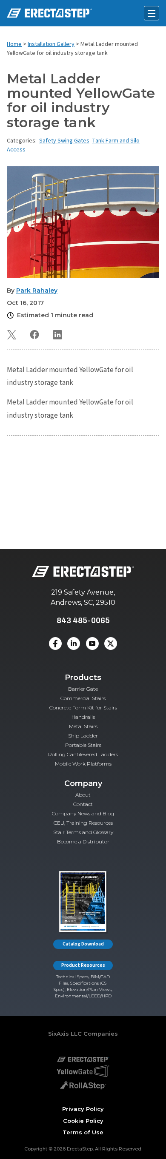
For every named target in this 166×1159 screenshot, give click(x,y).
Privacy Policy (83, 1108)
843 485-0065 (83, 620)
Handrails (83, 717)
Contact (83, 804)
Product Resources (83, 965)
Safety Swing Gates (64, 141)
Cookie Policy (83, 1120)
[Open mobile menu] (151, 13)
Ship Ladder (83, 735)
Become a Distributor (83, 841)
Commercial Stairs (83, 698)
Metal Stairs (83, 726)
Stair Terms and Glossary (83, 832)
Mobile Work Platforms (83, 763)
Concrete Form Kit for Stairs (83, 707)
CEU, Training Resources (83, 823)
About (83, 795)
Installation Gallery (51, 44)
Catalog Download (83, 944)
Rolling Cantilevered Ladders (83, 754)
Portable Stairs (83, 745)
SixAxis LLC (65, 1033)
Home (14, 44)
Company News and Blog (83, 813)
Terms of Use (83, 1132)
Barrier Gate (83, 689)
